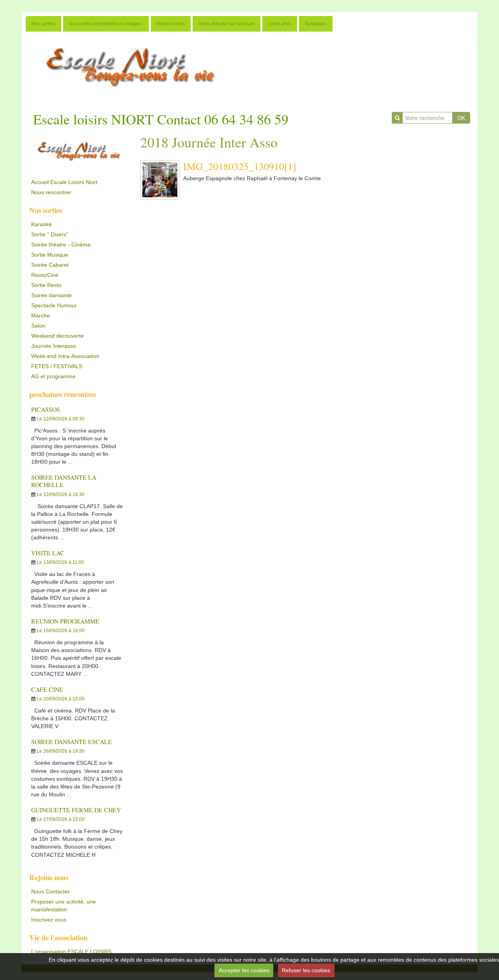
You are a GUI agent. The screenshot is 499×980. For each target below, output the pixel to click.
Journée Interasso (53, 346)
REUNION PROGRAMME (65, 621)
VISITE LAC (47, 553)
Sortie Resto (46, 285)
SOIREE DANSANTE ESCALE (71, 741)
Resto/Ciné (44, 275)
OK (461, 118)
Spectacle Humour (54, 305)
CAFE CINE (47, 689)
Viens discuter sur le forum (226, 23)
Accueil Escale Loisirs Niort (64, 182)
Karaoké (41, 224)
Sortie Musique (49, 255)
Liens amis (279, 23)
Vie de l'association (58, 937)
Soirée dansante (51, 295)
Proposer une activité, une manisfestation (63, 905)
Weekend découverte (57, 336)
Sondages (316, 23)
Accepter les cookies (244, 970)
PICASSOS (45, 409)
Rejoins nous (171, 23)
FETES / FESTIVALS (56, 366)
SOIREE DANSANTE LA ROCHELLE (63, 481)
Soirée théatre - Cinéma (60, 244)
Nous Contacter (50, 891)
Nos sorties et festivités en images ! (106, 23)
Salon (38, 326)
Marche (40, 315)
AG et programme (53, 376)
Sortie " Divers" (49, 234)
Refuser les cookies (306, 970)
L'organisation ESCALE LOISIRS (71, 951)
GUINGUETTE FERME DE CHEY (76, 810)
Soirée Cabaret (50, 265)
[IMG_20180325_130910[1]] (159, 179)
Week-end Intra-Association (65, 356)
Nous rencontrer (51, 192)
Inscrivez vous (48, 919)
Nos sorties (43, 23)
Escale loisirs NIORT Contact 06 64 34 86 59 (160, 119)
